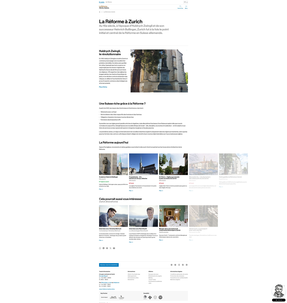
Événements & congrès (155, 276)
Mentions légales (175, 279)
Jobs (150, 283)
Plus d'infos (103, 87)
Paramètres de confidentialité (179, 277)
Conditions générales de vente (179, 274)
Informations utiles (133, 277)
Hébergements (132, 276)
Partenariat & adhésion (155, 281)
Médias (151, 277)
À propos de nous (153, 274)
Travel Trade (152, 279)
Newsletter (131, 279)
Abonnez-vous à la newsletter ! (109, 264)
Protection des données (177, 276)
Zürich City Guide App (134, 274)
